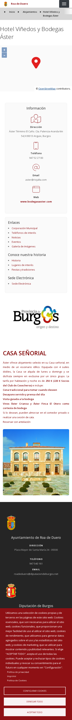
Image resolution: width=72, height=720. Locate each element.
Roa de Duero (19, 3)
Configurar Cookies (34, 690)
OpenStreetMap (47, 88)
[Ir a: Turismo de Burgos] (36, 317)
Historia (16, 260)
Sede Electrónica (21, 283)
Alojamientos (30, 11)
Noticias (16, 237)
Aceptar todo (34, 712)
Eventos (16, 242)
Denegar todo (34, 701)
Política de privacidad (18, 672)
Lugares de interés (22, 265)
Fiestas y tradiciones (23, 269)
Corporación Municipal (24, 228)
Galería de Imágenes (24, 246)
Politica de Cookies (16, 680)
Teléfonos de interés (24, 233)
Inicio (12, 11)
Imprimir (11, 676)
